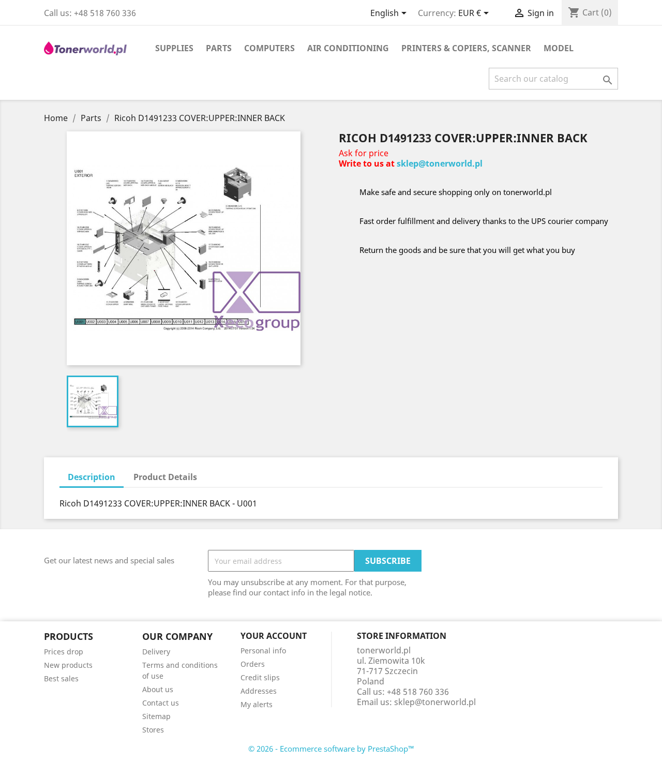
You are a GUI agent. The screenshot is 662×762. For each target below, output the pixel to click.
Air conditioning (348, 48)
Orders (252, 664)
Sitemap (156, 716)
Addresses (258, 691)
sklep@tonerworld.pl (440, 163)
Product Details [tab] (165, 477)
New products (68, 665)
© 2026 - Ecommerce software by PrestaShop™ (331, 748)
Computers (269, 48)
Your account (273, 635)
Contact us (160, 703)
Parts (219, 48)
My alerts (256, 704)
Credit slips (260, 677)
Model (559, 48)
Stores (153, 730)
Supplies (174, 48)
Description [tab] (91, 477)
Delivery (156, 651)
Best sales (61, 678)
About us (157, 689)
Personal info (263, 650)
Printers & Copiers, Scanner (466, 48)
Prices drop (63, 651)
